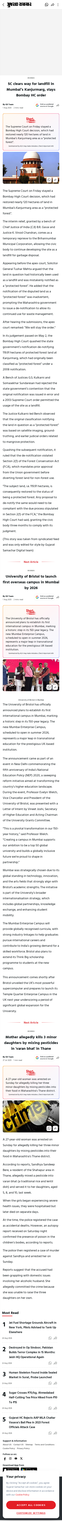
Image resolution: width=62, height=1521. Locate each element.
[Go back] (3, 4)
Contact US (18, 1444)
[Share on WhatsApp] (46, 4)
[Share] (57, 105)
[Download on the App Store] (11, 1469)
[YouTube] (16, 1458)
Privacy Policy (23, 1448)
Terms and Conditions (44, 1444)
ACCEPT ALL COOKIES (31, 1505)
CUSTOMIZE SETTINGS (31, 1513)
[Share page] (52, 4)
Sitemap (29, 1444)
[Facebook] (5, 1458)
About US (7, 1444)
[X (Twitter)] (21, 1458)
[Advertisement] (31, 42)
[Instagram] (10, 1458)
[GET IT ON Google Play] (29, 1469)
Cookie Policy (9, 1448)
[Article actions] (58, 4)
